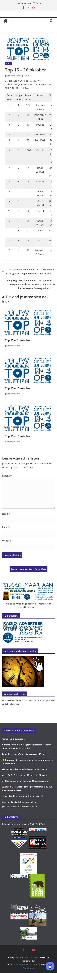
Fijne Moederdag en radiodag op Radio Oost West (25, 769)
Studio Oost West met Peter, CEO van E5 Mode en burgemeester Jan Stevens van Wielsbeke (30, 271)
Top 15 (8, 63)
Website (6, 540)
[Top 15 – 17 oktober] (28, 357)
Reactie (7, 475)
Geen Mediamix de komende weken (19, 802)
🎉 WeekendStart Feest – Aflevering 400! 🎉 (22, 796)
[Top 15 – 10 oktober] (28, 405)
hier (41, 603)
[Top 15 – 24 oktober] (28, 310)
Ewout (26, 76)
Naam (6, 513)
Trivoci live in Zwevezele (13, 739)
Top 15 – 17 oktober (17, 388)
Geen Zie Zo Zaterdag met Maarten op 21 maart (24, 775)
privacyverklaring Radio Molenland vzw (19, 806)
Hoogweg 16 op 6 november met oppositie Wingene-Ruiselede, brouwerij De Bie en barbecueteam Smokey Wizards (29, 284)
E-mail (6, 527)
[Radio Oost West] (5, 21)
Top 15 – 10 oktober (17, 436)
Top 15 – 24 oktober (17, 340)
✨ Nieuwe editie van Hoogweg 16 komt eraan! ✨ (25, 781)
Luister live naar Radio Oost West (28, 569)
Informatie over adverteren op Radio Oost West (23, 824)
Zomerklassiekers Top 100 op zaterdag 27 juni (24, 754)
